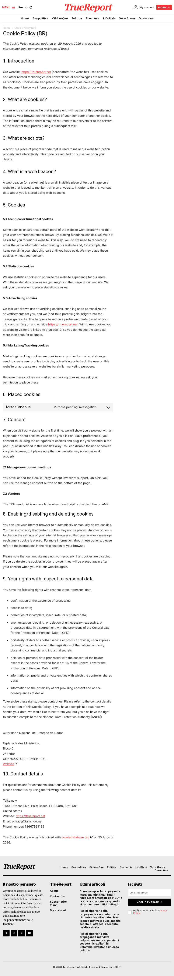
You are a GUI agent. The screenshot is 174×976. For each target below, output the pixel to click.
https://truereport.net (36, 72)
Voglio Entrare (148, 902)
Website (8, 764)
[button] (25, 7)
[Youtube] (29, 933)
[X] (21, 933)
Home (6, 28)
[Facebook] (6, 933)
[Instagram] (14, 933)
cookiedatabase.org (75, 837)
